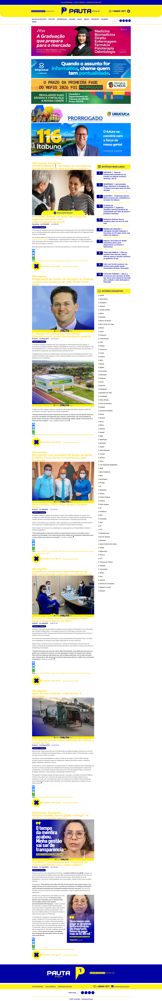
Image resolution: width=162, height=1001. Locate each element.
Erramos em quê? (60, 266)
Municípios (89, 434)
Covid (101, 353)
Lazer (101, 461)
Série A (102, 555)
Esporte (102, 385)
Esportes (95, 19)
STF (100, 558)
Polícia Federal (104, 497)
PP (100, 508)
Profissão (102, 519)
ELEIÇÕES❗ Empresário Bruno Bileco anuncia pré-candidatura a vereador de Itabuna (116, 198)
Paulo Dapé (86, 673)
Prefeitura (68, 261)
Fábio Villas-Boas (63, 551)
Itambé (101, 432)
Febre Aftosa (104, 400)
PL (100, 486)
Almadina (102, 302)
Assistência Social (42, 261)
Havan (101, 414)
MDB (101, 468)
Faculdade (103, 396)
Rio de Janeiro (104, 537)
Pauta (34, 436)
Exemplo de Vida (105, 393)
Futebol (102, 407)
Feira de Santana (105, 403)
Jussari (102, 454)
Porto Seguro (104, 504)
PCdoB (102, 483)
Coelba (102, 346)
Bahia (79, 19)
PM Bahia (102, 490)
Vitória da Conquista (106, 583)
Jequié (101, 447)
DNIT (66, 673)
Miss (101, 475)
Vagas (86, 261)
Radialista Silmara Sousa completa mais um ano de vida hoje (115, 221)
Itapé (101, 436)
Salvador (35, 675)
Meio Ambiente (104, 472)
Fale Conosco (79, 2)
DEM (68, 434)
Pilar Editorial (67, 2)
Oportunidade (60, 261)
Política (51, 19)
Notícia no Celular (93, 2)
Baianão (102, 317)
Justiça (102, 457)
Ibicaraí (102, 418)
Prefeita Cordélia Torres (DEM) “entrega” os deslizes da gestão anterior (60, 817)
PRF (101, 515)
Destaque (47, 949)
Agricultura (103, 299)
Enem (101, 382)
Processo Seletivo (78, 261)
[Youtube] (126, 20)
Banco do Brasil (105, 321)
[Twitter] (123, 20)
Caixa (101, 331)
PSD (101, 522)
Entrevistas (61, 19)
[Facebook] (120, 20)
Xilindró (104, 19)
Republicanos (104, 533)
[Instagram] (129, 20)
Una (100, 576)
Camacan (102, 335)
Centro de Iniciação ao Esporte (46, 434)
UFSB (101, 573)
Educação (103, 375)
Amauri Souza (40, 673)
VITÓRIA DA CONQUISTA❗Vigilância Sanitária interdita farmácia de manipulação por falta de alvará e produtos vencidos (116, 210)
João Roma (81, 434)
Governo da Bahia (105, 411)
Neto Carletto (36, 553)
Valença (102, 580)
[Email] (63, 255)
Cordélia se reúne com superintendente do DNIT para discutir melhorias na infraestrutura (62, 573)
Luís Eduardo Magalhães (108, 465)
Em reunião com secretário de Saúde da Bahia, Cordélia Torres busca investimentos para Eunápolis (62, 457)
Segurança (103, 551)
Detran (101, 364)
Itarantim (102, 443)
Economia (40, 163)
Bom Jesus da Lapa (106, 324)
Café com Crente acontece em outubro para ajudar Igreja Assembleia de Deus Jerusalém (116, 266)
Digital (101, 367)
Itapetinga (103, 439)
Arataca (102, 306)
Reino (34, 22)
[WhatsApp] (63, 258)
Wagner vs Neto (105, 587)
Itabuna (102, 429)
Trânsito (102, 566)
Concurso (103, 349)
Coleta (42, 797)
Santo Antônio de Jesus (108, 544)
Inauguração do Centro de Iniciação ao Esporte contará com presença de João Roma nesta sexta (62, 282)
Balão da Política (38, 19)
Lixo (64, 797)
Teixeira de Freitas (106, 562)
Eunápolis (54, 163)
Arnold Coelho (104, 310)
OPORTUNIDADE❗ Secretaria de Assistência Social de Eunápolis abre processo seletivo (61, 167)
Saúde (48, 553)
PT (100, 526)
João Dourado (104, 450)
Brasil (86, 19)
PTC (101, 529)
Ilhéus (101, 425)
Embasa (102, 378)
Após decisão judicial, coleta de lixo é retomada (56, 695)
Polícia (101, 493)
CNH (101, 342)
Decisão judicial (50, 797)
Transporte (103, 569)
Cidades (71, 19)
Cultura (102, 357)
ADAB (101, 295)
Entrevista (40, 812)
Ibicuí (101, 421)
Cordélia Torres (61, 434)
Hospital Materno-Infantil (78, 551)
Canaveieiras (104, 338)
